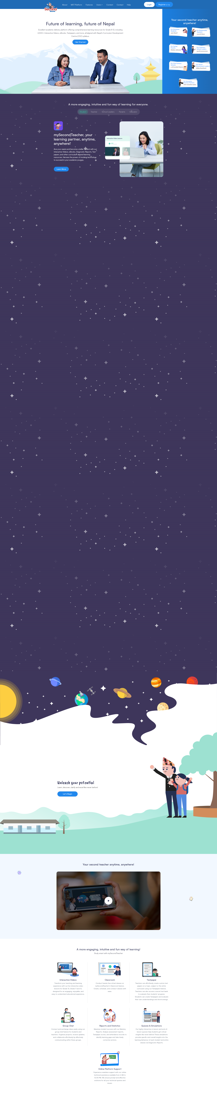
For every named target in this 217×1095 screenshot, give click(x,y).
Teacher (94, 112)
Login (149, 4)
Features (89, 5)
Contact (120, 5)
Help (129, 5)
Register (164, 4)
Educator (133, 112)
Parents (122, 112)
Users (98, 5)
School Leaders (108, 112)
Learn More (61, 169)
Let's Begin (67, 794)
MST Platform (76, 5)
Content (109, 5)
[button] (108, 901)
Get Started (80, 42)
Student (83, 112)
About (64, 5)
